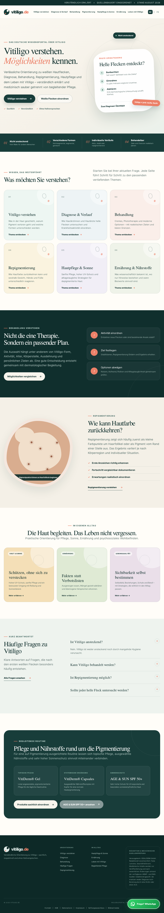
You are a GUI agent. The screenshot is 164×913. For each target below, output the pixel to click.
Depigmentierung (67, 870)
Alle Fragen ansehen (17, 678)
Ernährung (121, 12)
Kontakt (48, 908)
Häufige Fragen (66, 866)
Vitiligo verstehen (41, 12)
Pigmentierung (88, 12)
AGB (56, 908)
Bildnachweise (113, 908)
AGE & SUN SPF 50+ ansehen (81, 804)
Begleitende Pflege (99, 866)
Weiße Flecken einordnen (55, 98)
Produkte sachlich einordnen (35, 804)
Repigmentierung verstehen (105, 487)
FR (158, 12)
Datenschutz (67, 908)
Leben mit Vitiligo (135, 12)
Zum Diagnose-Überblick (125, 105)
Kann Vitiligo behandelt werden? (114, 664)
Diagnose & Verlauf (59, 12)
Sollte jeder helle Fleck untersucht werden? (114, 689)
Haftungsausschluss (96, 908)
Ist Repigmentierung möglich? (114, 677)
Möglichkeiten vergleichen (24, 376)
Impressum (80, 908)
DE (150, 12)
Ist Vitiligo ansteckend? (114, 641)
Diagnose (64, 857)
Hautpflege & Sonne (106, 12)
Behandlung (75, 12)
